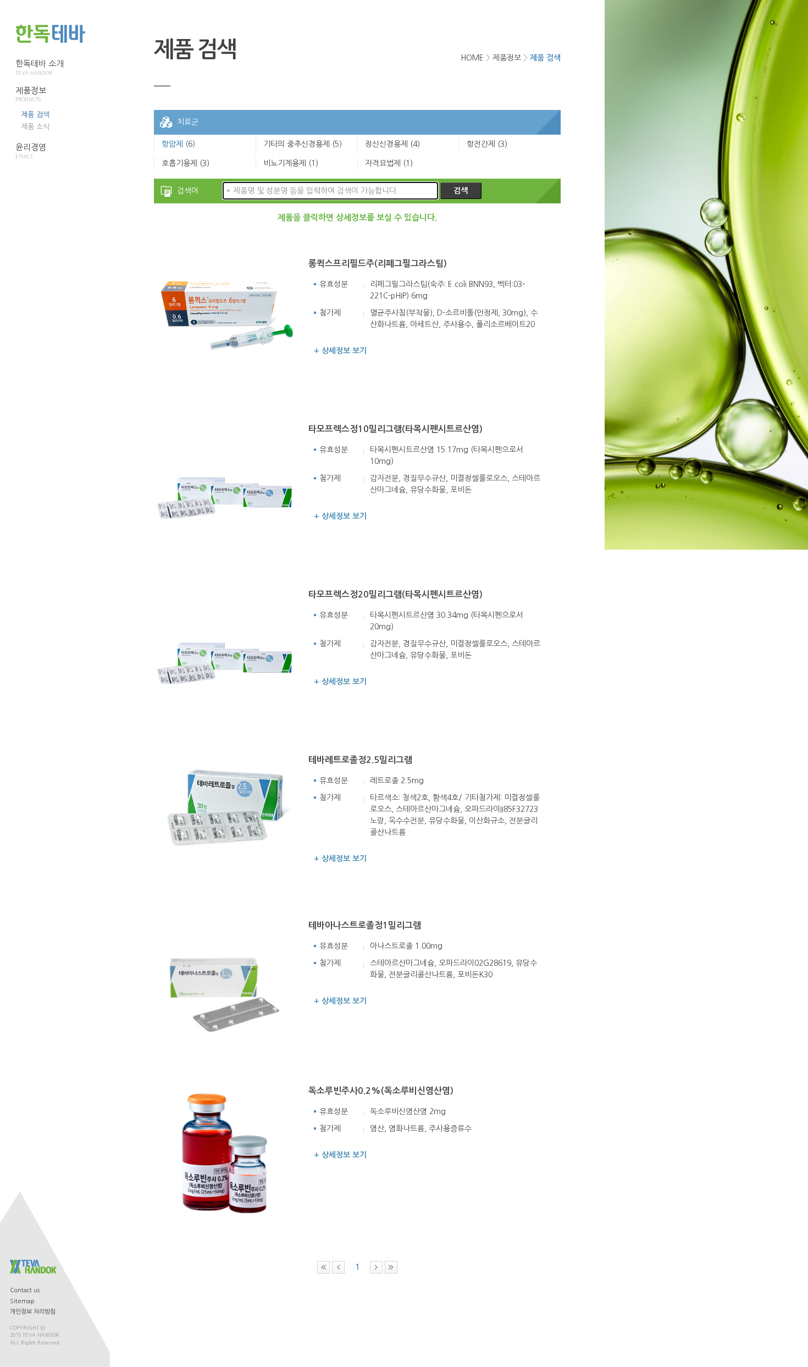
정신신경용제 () (392, 144)
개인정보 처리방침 (33, 1312)
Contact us (25, 1290)
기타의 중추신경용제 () (302, 144)
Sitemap (22, 1301)
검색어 (187, 191)
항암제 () (178, 144)
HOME (472, 58)
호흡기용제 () (185, 163)
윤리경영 (30, 151)
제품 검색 (35, 114)
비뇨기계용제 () (290, 163)
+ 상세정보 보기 (340, 351)
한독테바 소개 (39, 67)
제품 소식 (35, 126)
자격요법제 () (389, 163)
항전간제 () (487, 144)
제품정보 (30, 94)
